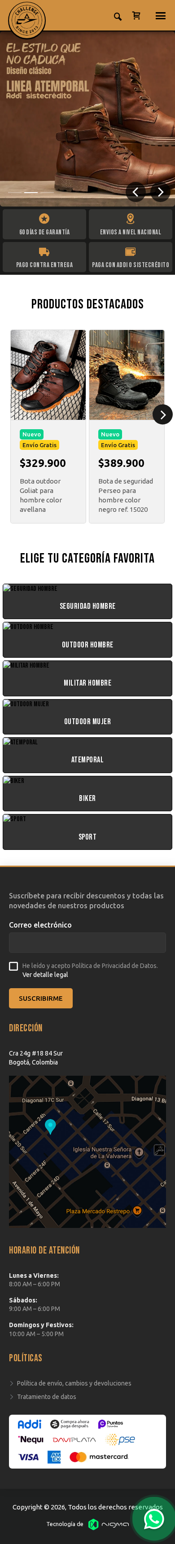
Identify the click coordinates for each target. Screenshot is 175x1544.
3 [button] (47, 192)
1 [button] (15, 192)
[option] (87, 119)
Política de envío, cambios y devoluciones (74, 1383)
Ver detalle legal (45, 974)
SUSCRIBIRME (41, 998)
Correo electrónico (40, 925)
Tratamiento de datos (46, 1396)
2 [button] (31, 192)
